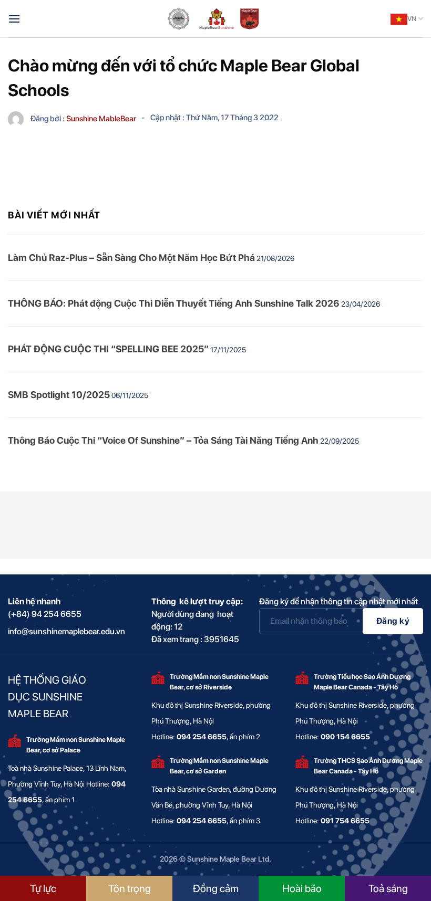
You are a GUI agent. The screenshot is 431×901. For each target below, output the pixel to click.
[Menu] (14, 19)
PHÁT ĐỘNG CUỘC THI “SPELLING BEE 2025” (108, 348)
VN (411, 19)
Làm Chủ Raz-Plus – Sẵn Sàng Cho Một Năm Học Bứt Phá (131, 257)
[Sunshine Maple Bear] (215, 18)
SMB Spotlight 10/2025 (59, 394)
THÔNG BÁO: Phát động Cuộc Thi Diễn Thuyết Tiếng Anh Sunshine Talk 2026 (174, 303)
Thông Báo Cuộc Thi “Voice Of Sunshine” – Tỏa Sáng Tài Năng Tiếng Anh (163, 440)
